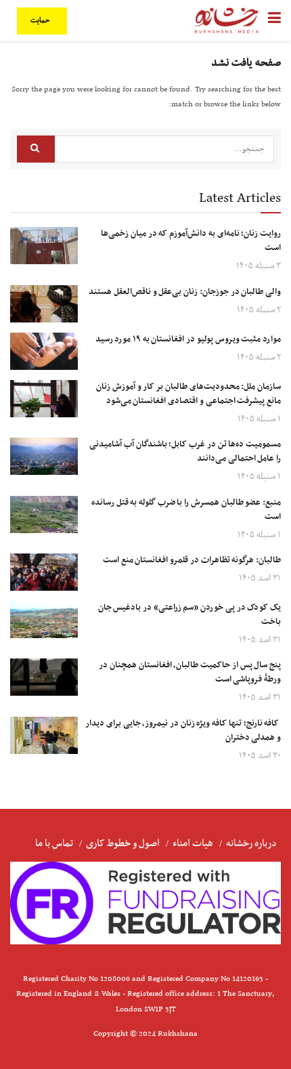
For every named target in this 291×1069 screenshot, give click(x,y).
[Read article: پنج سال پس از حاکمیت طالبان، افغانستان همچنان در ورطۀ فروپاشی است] (44, 677)
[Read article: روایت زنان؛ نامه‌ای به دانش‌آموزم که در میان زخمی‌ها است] (44, 245)
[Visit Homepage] (227, 20)
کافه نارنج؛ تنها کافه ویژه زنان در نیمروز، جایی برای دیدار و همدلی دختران (183, 730)
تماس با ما (54, 843)
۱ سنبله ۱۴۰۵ (259, 419)
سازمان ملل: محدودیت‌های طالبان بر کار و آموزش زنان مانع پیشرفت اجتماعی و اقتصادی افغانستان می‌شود (188, 393)
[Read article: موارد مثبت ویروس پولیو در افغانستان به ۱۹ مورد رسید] (44, 351)
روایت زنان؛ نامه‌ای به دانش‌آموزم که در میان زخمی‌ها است (191, 240)
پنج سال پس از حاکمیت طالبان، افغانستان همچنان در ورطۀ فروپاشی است (190, 672)
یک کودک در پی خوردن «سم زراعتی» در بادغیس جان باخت (189, 614)
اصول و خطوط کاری (123, 843)
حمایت (41, 20)
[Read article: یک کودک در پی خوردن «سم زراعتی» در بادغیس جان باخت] (44, 619)
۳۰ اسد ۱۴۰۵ (260, 755)
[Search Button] (36, 149)
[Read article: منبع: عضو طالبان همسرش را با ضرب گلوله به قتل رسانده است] (44, 514)
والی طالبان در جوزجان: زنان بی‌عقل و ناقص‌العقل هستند (185, 292)
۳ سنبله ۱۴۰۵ (258, 266)
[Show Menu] (274, 20)
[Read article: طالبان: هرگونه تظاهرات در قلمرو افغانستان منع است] (44, 572)
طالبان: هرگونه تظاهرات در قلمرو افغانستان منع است (192, 560)
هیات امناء (193, 843)
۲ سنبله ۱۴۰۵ (259, 310)
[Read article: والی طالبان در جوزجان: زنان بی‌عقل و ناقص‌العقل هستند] (44, 303)
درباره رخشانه (251, 843)
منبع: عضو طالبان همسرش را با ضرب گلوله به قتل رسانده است (186, 509)
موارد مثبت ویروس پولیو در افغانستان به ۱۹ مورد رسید (188, 339)
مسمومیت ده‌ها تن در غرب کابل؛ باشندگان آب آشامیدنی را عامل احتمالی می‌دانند (185, 451)
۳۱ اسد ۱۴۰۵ (260, 578)
